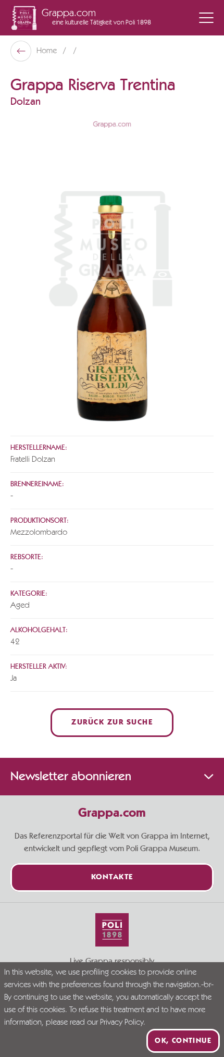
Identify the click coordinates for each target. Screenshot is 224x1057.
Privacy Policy (121, 1022)
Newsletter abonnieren (70, 776)
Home (47, 51)
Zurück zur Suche (112, 723)
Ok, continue (183, 1040)
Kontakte (112, 877)
